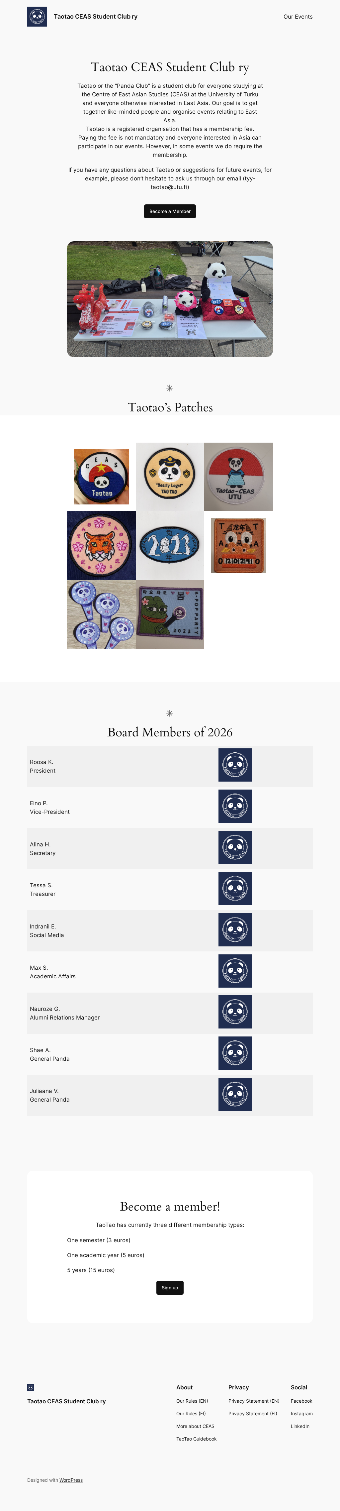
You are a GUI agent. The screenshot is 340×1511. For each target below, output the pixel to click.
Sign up (170, 1287)
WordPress (71, 1480)
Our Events (298, 16)
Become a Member (170, 211)
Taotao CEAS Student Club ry (95, 16)
